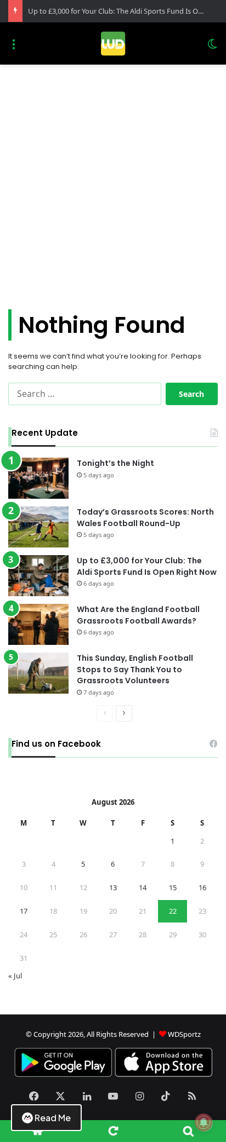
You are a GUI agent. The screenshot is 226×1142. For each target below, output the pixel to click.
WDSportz (184, 1034)
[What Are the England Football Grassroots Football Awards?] (38, 624)
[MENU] (13, 48)
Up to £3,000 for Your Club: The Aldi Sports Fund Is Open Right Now (147, 566)
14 (142, 887)
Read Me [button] (53, 1117)
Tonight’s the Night (115, 463)
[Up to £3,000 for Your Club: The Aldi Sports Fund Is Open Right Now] (38, 575)
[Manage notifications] (203, 1122)
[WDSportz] (112, 43)
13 (113, 887)
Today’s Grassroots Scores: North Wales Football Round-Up (145, 517)
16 (202, 887)
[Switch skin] (212, 48)
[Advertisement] (113, 183)
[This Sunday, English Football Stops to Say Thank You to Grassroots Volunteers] (38, 673)
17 (23, 911)
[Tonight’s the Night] (38, 478)
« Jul (15, 975)
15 (173, 887)
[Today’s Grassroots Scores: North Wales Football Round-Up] (38, 526)
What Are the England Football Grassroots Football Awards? (138, 615)
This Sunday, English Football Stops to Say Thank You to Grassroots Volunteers (135, 670)
